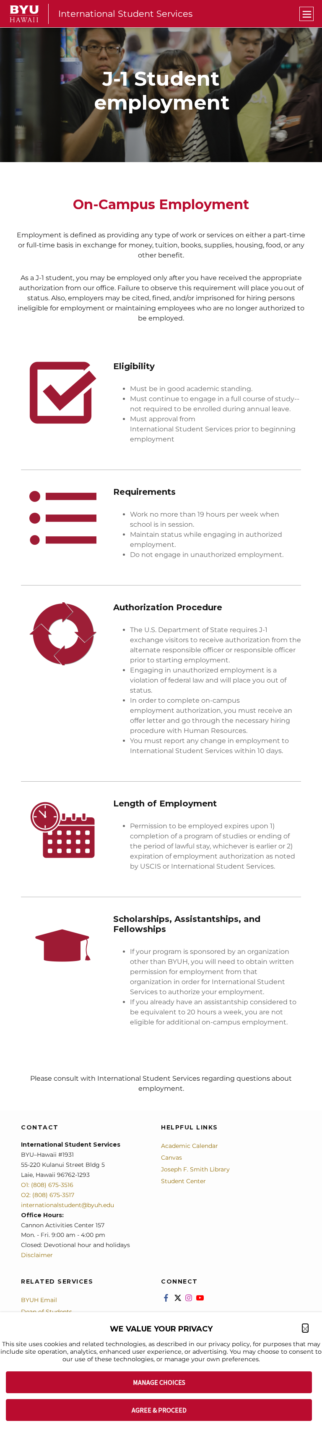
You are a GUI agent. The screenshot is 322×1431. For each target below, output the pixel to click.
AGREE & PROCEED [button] (159, 1410)
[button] (305, 1328)
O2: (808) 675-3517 (47, 1195)
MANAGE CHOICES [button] (159, 1382)
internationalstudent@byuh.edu (67, 1205)
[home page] (24, 13)
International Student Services (125, 13)
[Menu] (306, 14)
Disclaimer (37, 1255)
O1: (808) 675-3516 (47, 1185)
